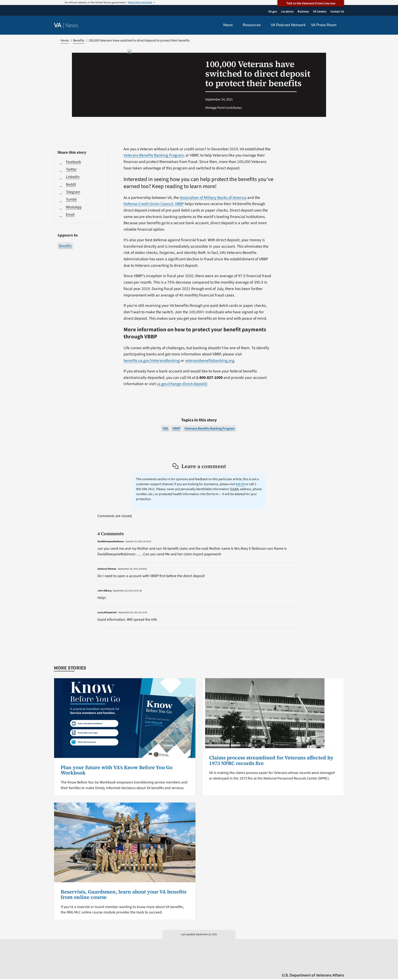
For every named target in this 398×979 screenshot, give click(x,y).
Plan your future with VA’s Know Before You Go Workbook (116, 770)
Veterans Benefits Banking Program (154, 155)
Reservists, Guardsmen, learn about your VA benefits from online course (123, 894)
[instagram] (326, 966)
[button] (343, 25)
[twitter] (302, 966)
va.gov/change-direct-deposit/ (182, 384)
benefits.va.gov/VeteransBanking (152, 360)
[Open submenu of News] (235, 25)
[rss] (310, 966)
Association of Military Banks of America (213, 198)
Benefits (65, 245)
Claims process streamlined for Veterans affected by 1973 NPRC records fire (271, 760)
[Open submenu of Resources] (263, 25)
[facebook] (318, 966)
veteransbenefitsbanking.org (209, 360)
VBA (165, 428)
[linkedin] (334, 966)
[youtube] (294, 966)
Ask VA (240, 484)
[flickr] (342, 966)
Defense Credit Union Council (148, 204)
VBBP (179, 204)
